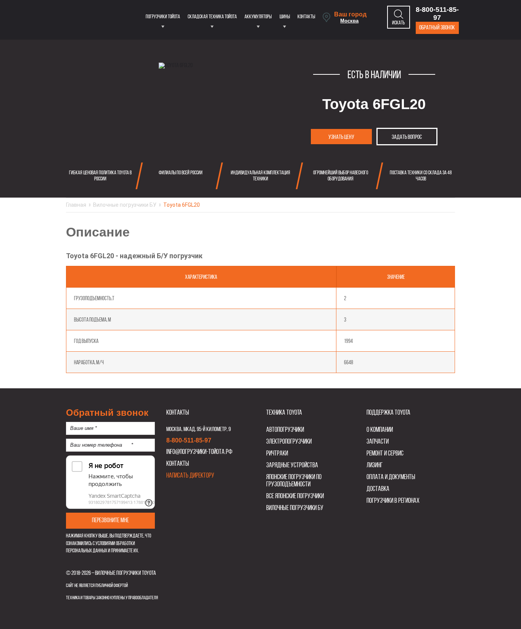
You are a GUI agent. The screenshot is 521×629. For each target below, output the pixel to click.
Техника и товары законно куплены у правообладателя (112, 597)
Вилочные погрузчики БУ (124, 205)
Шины (285, 17)
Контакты (306, 17)
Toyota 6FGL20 (181, 205)
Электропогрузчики (289, 442)
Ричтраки (277, 453)
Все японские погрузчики (295, 496)
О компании (380, 430)
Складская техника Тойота (212, 17)
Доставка (378, 489)
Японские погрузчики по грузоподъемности (294, 481)
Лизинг (375, 465)
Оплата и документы (391, 477)
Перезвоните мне (110, 520)
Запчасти (378, 442)
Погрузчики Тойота (163, 17)
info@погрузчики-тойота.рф (199, 452)
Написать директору (190, 475)
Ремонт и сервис (385, 453)
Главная (76, 205)
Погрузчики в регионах (393, 501)
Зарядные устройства (292, 465)
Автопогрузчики (285, 430)
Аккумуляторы (258, 17)
